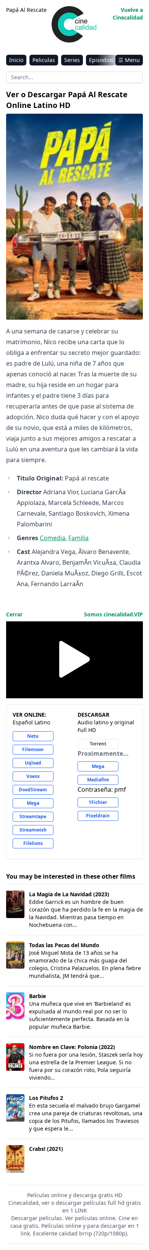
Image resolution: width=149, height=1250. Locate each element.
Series (72, 60)
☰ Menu (129, 60)
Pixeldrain (98, 815)
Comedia (52, 538)
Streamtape (32, 816)
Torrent (98, 743)
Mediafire (98, 779)
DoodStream (33, 789)
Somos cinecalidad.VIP (113, 614)
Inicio (16, 60)
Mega (33, 803)
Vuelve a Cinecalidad (128, 13)
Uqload (33, 763)
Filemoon (33, 749)
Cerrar (14, 614)
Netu (33, 736)
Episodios (101, 60)
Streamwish (33, 830)
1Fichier (98, 802)
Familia (78, 538)
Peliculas (43, 60)
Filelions (33, 843)
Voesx (33, 776)
